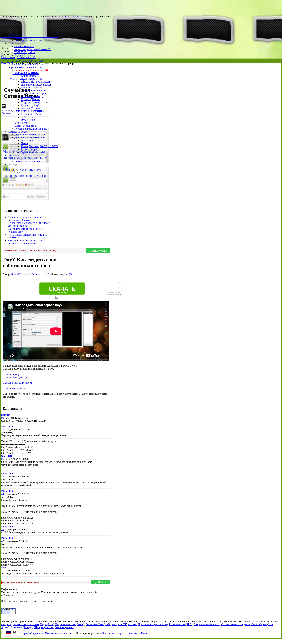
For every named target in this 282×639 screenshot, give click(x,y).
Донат (11, 158)
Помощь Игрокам (18, 131)
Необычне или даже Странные (31, 128)
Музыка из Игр (29, 152)
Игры (11, 43)
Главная (12, 34)
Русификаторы (29, 149)
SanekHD (6, 456)
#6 (2, 459)
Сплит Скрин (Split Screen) (29, 64)
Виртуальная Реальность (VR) (31, 70)
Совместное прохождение (28, 58)
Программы (27, 140)
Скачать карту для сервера (17, 382)
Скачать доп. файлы (14, 388)
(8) (70, 274)
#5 (2, 476)
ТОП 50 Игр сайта (24, 52)
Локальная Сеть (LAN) (98, 624)
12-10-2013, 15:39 (39, 274)
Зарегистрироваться (73, 16)
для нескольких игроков (25, 624)
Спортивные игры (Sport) (35, 93)
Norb (4, 567)
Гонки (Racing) (29, 75)
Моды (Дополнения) (25, 125)
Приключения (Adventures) (36, 84)
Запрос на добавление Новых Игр (33, 49)
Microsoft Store (22, 67)
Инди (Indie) (28, 78)
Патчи (24, 143)
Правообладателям (32, 633)
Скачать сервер (11, 374)
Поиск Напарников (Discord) (30, 134)
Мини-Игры (21, 122)
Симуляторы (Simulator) (34, 90)
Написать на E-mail (137, 633)
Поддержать (98, 250)
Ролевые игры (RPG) (32, 87)
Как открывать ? (25, 242)
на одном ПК (119, 624)
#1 (2, 570)
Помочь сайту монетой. (27, 161)
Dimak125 (16, 274)
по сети (132, 624)
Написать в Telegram (113, 633)
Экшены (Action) (64, 627)
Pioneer (37, 103)
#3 (2, 529)
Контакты (13, 155)
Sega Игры (27, 117)
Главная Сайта (22, 37)
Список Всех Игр (24, 46)
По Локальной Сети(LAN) (29, 61)
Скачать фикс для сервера (17, 377)
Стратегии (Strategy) (32, 96)
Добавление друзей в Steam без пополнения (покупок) (25, 218)
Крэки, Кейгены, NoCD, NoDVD (39, 146)
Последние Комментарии (28, 40)
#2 (2, 541)
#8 (2, 417)
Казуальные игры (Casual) (35, 81)
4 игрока (6, 624)
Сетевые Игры (22, 55)
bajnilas (5, 414)
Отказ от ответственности (59, 633)
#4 (2, 494)
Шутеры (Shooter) (30, 99)
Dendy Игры (28, 119)
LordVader (7, 473)
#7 (2, 429)
